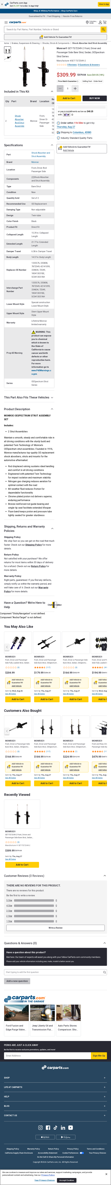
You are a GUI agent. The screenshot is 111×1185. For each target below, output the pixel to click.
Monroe (35, 162)
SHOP (7, 1078)
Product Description (17, 409)
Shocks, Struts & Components (56, 43)
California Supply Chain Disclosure (19, 1153)
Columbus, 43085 (82, 132)
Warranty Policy (33, 1149)
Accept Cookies (66, 1180)
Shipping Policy (33, 544)
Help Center (55, 605)
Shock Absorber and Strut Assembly (19, 121)
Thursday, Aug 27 (66, 126)
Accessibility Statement (47, 1153)
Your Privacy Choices (97, 1153)
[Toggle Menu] (6, 22)
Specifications (13, 145)
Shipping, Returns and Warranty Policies (24, 529)
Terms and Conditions (95, 1149)
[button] (55, 4)
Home (6, 43)
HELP (6, 1096)
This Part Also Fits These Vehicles (26, 397)
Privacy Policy (72, 1149)
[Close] (106, 1174)
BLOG (6, 1106)
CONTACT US (10, 1115)
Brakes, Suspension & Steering (26, 43)
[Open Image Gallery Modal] (33, 66)
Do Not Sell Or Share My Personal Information (55, 1157)
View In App (104, 4)
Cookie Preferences (70, 1153)
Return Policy (38, 566)
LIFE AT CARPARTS (13, 1087)
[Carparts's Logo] (18, 22)
